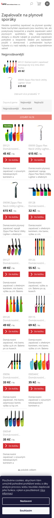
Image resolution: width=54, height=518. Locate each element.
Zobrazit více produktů (25, 94)
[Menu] (47, 4)
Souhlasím (26, 510)
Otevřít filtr (27, 117)
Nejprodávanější (11, 108)
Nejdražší (38, 102)
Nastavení (26, 501)
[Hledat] (31, 4)
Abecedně (27, 108)
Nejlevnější (26, 102)
